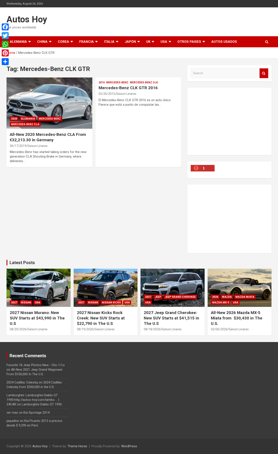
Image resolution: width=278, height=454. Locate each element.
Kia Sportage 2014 (36, 413)
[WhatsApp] (5, 44)
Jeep (158, 296)
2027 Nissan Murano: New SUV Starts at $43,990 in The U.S (37, 318)
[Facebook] (5, 27)
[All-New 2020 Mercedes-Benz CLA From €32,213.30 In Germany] (49, 103)
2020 (14, 118)
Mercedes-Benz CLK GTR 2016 (128, 87)
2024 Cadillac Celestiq (22, 382)
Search (264, 73)
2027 (14, 302)
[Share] (5, 61)
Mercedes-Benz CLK (144, 82)
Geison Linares (38, 146)
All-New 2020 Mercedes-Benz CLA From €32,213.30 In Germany (48, 137)
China (42, 42)
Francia (86, 42)
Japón (130, 42)
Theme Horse (77, 446)
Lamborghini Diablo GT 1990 (42, 404)
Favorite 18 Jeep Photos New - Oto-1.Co (36, 365)
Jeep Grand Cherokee (180, 296)
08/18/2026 (152, 329)
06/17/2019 (18, 146)
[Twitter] (5, 35)
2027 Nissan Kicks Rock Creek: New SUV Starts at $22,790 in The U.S (101, 318)
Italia (109, 42)
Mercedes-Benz (50, 118)
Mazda (227, 296)
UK (148, 42)
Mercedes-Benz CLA (25, 124)
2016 (102, 82)
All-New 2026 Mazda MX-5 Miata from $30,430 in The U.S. (236, 318)
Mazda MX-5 (220, 302)
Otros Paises (189, 42)
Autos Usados (224, 42)
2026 (215, 296)
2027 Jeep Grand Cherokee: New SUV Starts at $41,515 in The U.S (171, 318)
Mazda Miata (244, 296)
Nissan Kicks (111, 302)
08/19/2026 (85, 329)
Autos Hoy (27, 19)
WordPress (129, 446)
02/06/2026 (219, 329)
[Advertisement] (229, 121)
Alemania (18, 42)
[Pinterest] (5, 53)
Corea (63, 42)
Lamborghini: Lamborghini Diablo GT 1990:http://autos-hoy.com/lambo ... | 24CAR (33, 399)
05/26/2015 (107, 93)
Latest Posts (22, 262)
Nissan (26, 302)
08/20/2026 (18, 329)
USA (164, 42)
